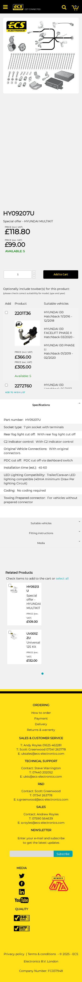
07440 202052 (42, 772)
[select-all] (62, 578)
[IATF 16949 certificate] (22, 928)
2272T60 (23, 385)
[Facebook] (22, 884)
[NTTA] (58, 876)
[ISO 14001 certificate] (22, 918)
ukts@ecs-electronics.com (42, 776)
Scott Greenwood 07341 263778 (43, 749)
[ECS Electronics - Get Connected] (26, 7)
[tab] (41, 404)
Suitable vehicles (41, 523)
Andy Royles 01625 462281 (43, 745)
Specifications (41, 404)
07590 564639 (42, 818)
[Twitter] (22, 876)
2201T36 (23, 313)
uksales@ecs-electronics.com (42, 753)
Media (41, 543)
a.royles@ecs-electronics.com (43, 823)
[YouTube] (22, 900)
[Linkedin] (22, 892)
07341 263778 (42, 795)
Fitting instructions (41, 533)
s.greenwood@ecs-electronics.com (42, 799)
